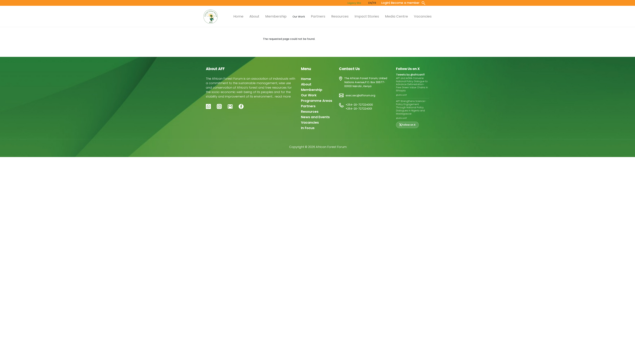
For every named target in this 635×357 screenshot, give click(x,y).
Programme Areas (316, 100)
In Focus (308, 128)
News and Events (315, 117)
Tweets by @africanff (410, 75)
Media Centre (396, 16)
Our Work (309, 95)
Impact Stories (367, 16)
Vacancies (423, 16)
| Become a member (404, 3)
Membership (276, 16)
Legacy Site (354, 3)
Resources (340, 16)
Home (238, 16)
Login (385, 3)
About (254, 16)
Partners (318, 16)
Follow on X (409, 124)
